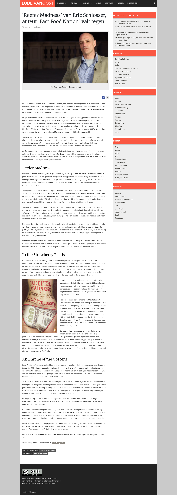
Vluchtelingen (120, 129)
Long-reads (119, 209)
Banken (117, 98)
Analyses (118, 193)
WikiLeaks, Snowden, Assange (126, 68)
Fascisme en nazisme (123, 104)
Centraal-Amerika (121, 159)
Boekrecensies (120, 196)
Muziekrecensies (121, 212)
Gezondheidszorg (121, 107)
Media (117, 62)
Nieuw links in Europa (123, 71)
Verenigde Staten (47, 450)
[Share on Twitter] (107, 97)
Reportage (119, 218)
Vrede (117, 132)
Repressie (118, 120)
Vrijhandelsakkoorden (123, 77)
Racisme (118, 117)
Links (98, 3)
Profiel (120, 3)
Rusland (118, 171)
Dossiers (61, 3)
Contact (109, 3)
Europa (117, 150)
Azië (116, 156)
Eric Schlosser (40, 453)
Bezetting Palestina (122, 59)
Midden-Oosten (120, 168)
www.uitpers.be (58, 442)
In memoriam (120, 202)
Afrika (117, 153)
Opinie (117, 215)
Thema (74, 3)
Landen (86, 3)
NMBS (117, 65)
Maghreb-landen (121, 165)
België (117, 147)
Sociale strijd (119, 123)
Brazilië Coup (120, 83)
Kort (116, 205)
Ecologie (118, 101)
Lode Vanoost (37, 3)
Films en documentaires (124, 199)
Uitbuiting (118, 126)
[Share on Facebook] (103, 97)
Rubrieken (132, 3)
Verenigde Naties (121, 177)
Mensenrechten (121, 113)
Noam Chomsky (121, 80)
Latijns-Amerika (120, 162)
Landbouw (119, 110)
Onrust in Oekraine (122, 74)
